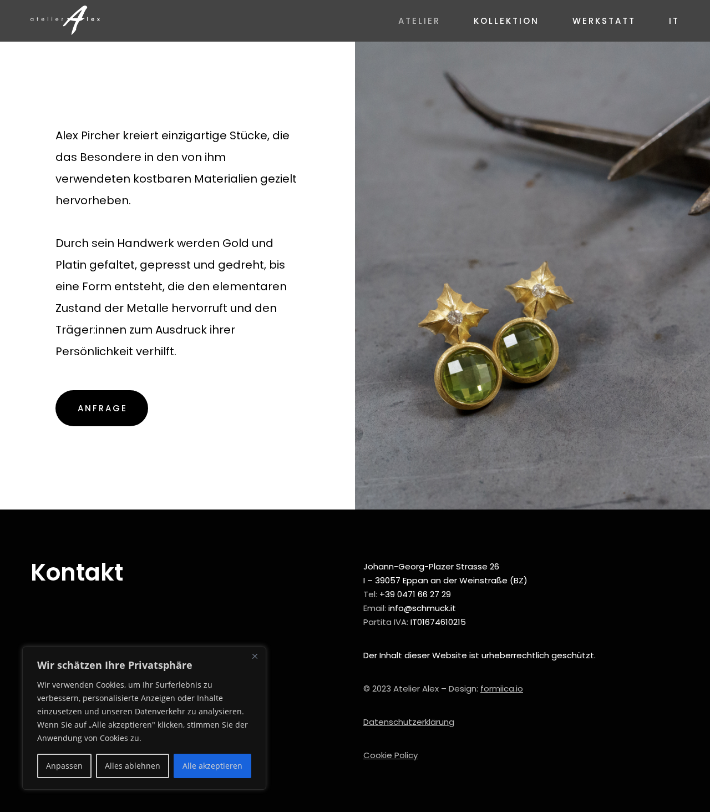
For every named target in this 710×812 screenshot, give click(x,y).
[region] (144, 718)
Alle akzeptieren (212, 765)
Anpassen (64, 765)
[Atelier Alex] (65, 21)
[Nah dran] (254, 656)
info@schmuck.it (422, 608)
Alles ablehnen (132, 765)
